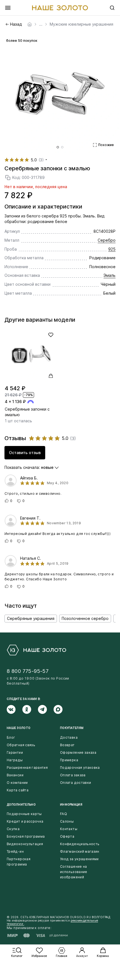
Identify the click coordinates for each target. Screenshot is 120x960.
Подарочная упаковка (80, 767)
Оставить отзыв (25, 452)
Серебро (107, 240)
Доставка (69, 737)
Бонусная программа (26, 836)
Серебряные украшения (30, 618)
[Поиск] (112, 7)
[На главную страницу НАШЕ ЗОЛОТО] (36, 650)
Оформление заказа (78, 752)
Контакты (68, 829)
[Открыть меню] (7, 7)
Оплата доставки (75, 782)
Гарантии (15, 752)
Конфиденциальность (79, 844)
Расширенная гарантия (27, 767)
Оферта (67, 836)
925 (112, 249)
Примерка (69, 760)
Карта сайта (17, 790)
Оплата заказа (73, 775)
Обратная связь (21, 745)
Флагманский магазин (79, 851)
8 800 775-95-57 (28, 671)
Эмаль (110, 275)
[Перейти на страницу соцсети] (14, 709)
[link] (29, 24)
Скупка (13, 829)
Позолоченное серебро (85, 618)
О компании (17, 782)
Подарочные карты (24, 814)
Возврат (67, 745)
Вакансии (15, 775)
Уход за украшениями (79, 859)
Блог (11, 737)
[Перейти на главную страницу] (60, 8)
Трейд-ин (15, 851)
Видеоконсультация (25, 844)
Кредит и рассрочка (25, 821)
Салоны (67, 821)
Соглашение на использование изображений (73, 871)
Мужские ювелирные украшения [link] (81, 24)
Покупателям (71, 727)
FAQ (63, 814)
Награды (15, 760)
